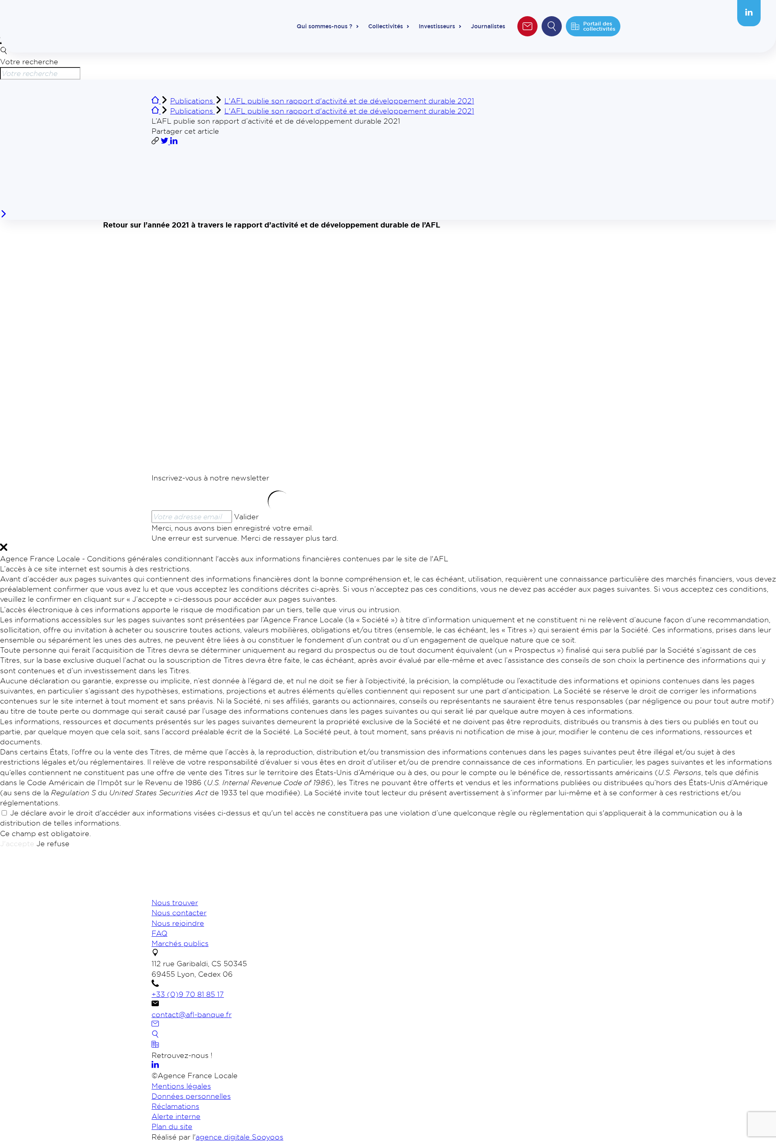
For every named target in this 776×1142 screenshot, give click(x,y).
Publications (192, 100)
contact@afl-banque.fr (192, 1014)
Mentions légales (181, 1085)
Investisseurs (437, 26)
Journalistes (488, 26)
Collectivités (385, 26)
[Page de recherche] (155, 1034)
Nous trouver (175, 902)
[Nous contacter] (155, 1024)
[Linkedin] (749, 12)
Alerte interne (176, 1116)
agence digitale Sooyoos (239, 1136)
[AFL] (194, 892)
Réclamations (175, 1106)
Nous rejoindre (178, 923)
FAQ (159, 933)
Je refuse (53, 843)
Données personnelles (191, 1095)
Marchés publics (180, 943)
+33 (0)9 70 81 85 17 (188, 994)
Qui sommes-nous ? (324, 26)
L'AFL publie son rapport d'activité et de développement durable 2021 (349, 100)
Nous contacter (179, 912)
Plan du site (172, 1126)
